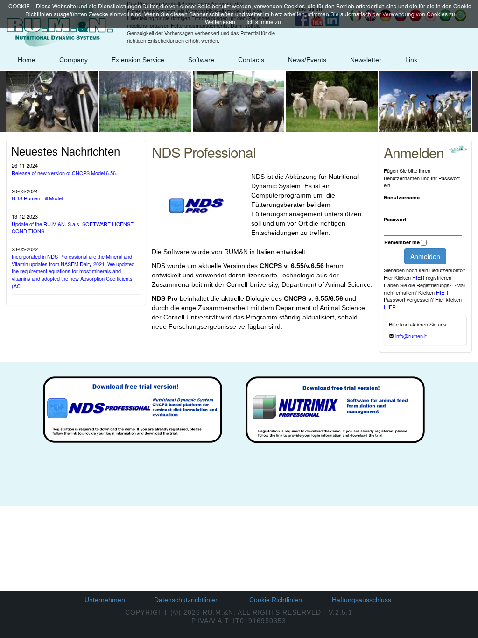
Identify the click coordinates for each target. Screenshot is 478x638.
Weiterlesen (220, 22)
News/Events (307, 60)
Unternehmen (104, 599)
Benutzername (402, 197)
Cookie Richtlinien (275, 599)
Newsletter (365, 60)
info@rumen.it (411, 336)
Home (26, 60)
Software (201, 60)
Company (73, 60)
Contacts (251, 60)
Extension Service (138, 60)
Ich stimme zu (263, 22)
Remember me (402, 242)
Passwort (395, 219)
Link (411, 60)
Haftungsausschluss (361, 599)
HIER (419, 277)
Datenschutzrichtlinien (186, 599)
